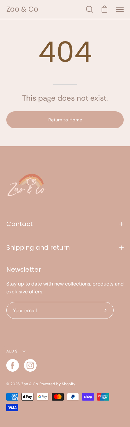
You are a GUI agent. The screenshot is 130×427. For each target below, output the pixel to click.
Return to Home (65, 120)
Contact (19, 223)
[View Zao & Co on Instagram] (30, 365)
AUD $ (11, 351)
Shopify (68, 383)
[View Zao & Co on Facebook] (12, 365)
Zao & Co (22, 9)
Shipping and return (38, 247)
